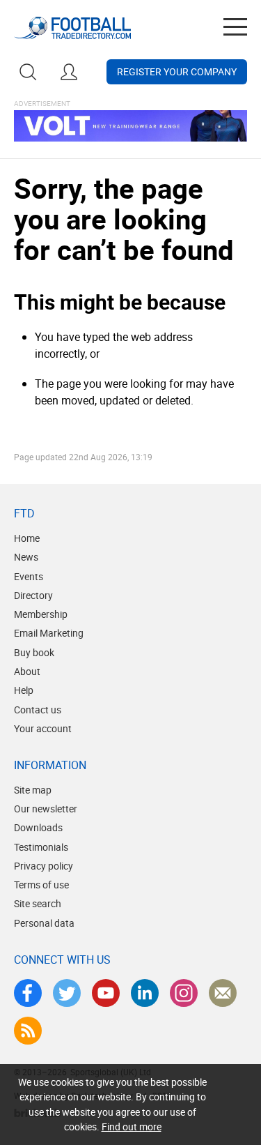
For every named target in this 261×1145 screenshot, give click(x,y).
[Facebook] (27, 993)
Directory (33, 595)
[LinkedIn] (144, 993)
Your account (43, 728)
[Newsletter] (222, 993)
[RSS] (27, 1031)
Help (23, 690)
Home (27, 538)
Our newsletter (45, 808)
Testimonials (41, 847)
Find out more (131, 1126)
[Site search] (28, 72)
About (27, 671)
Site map (33, 789)
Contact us (37, 709)
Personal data (44, 923)
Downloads (38, 827)
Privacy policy (43, 865)
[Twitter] (66, 993)
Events (28, 576)
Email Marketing (49, 632)
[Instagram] (183, 993)
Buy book (34, 652)
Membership (41, 614)
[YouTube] (105, 993)
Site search (37, 903)
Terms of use (41, 884)
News (26, 556)
